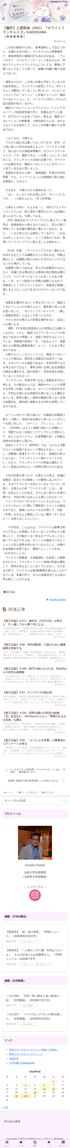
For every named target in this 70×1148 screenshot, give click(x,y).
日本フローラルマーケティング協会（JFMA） (33, 1049)
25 (16, 1096)
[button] (64, 801)
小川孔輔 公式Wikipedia (21, 1062)
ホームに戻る (12, 1120)
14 (44, 1089)
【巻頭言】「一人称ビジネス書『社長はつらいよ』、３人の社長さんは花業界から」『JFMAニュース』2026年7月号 (34, 954)
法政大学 (14, 1058)
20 (35, 1092)
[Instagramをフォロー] (35, 895)
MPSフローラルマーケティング (26, 1054)
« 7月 (5, 1107)
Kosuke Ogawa (35, 865)
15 (53, 1089)
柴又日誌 (10, 592)
